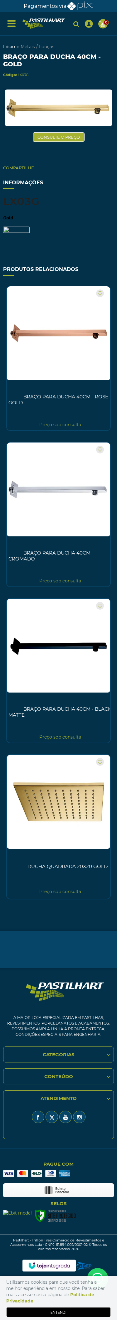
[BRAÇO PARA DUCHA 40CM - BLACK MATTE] (58, 671)
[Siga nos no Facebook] (38, 1117)
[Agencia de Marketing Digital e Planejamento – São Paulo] (84, 1266)
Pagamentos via (45, 6)
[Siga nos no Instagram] (79, 1117)
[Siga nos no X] (52, 1117)
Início (9, 46)
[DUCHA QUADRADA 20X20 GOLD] (58, 827)
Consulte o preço (58, 137)
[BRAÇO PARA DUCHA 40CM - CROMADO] (58, 514)
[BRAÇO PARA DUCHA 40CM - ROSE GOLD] (58, 358)
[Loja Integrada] (49, 1265)
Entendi (58, 1312)
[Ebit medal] (17, 1213)
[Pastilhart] (43, 23)
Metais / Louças (37, 46)
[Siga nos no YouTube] (65, 1117)
